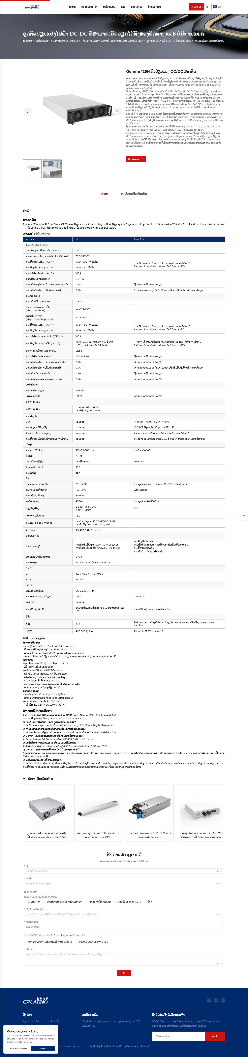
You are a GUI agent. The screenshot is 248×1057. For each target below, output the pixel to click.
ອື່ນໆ (150, 901)
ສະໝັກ (215, 1036)
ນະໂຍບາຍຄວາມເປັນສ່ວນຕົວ (137, 1046)
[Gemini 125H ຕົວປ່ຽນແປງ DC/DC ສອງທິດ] (72, 111)
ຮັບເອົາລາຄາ (196, 7)
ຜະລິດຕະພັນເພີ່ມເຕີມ (134, 194)
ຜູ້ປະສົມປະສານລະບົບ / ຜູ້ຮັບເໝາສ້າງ (65, 901)
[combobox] (124, 926)
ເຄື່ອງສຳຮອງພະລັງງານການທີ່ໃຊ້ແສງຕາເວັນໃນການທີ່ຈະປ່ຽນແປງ (112, 41)
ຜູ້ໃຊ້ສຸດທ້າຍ (34, 901)
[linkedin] (223, 1000)
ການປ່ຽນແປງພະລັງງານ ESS (65, 41)
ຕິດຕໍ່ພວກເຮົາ (154, 6)
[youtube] (216, 1000)
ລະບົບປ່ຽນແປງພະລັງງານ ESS (93, 941)
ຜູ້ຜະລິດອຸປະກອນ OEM (129, 901)
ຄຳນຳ (104, 194)
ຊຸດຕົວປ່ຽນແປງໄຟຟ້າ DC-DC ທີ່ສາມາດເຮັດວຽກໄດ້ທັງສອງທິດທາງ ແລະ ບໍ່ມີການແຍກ (186, 41)
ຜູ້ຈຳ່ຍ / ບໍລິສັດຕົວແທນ (100, 901)
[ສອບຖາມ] (243, 516)
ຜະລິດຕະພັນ (109, 6)
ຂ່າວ (123, 6)
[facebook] (209, 1000)
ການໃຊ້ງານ (136, 6)
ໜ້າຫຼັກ (72, 6)
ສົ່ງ (124, 973)
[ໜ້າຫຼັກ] (32, 6)
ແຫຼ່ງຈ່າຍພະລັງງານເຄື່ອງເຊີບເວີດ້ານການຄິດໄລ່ (50, 941)
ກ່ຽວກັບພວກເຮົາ (89, 6)
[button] (27, 112)
